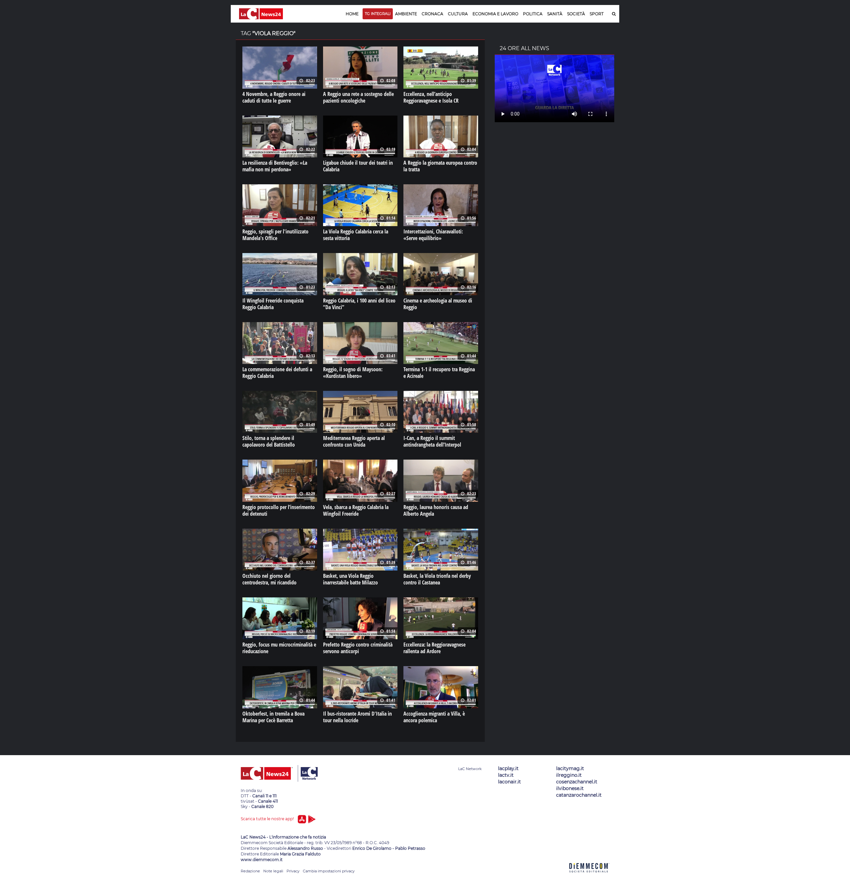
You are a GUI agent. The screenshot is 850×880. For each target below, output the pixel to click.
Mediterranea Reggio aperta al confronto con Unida (354, 441)
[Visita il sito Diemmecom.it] (589, 876)
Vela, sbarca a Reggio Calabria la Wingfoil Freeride (355, 510)
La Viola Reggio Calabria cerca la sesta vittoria (355, 235)
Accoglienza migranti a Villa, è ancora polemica (434, 717)
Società (576, 13)
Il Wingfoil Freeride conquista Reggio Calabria (272, 304)
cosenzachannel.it (576, 782)
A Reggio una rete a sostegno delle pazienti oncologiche (358, 97)
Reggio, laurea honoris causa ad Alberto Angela (435, 510)
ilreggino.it (569, 775)
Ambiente (406, 13)
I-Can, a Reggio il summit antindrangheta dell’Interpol (432, 441)
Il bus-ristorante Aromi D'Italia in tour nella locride (357, 717)
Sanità (554, 13)
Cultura (458, 13)
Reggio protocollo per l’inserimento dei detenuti (278, 510)
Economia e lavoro (495, 13)
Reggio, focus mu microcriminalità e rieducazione (279, 648)
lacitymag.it (570, 768)
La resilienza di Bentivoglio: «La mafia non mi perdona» (274, 166)
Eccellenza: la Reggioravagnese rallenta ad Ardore (434, 648)
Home (352, 13)
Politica (533, 13)
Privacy (293, 871)
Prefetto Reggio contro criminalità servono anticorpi (357, 648)
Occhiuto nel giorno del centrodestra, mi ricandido (269, 579)
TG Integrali (377, 13)
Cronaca (432, 13)
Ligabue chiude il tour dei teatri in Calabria (358, 166)
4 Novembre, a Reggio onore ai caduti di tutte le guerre (273, 97)
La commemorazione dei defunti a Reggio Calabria (277, 373)
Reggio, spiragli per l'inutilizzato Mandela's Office (275, 235)
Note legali (273, 871)
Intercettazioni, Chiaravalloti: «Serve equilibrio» (433, 235)
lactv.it (506, 775)
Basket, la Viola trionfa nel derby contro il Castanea (437, 579)
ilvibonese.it (570, 788)
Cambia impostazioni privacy (329, 871)
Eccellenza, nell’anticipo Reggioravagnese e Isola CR (431, 97)
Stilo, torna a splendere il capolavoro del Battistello (268, 441)
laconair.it (509, 782)
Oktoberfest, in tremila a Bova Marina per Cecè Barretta (273, 717)
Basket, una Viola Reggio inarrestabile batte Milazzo (350, 579)
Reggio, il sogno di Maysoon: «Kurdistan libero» (352, 373)
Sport (597, 13)
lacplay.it (508, 768)
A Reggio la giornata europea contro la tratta (440, 166)
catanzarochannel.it (579, 795)
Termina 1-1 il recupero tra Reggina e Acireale (439, 373)
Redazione (250, 871)
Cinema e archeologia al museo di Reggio (437, 304)
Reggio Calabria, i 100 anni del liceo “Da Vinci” (359, 304)
